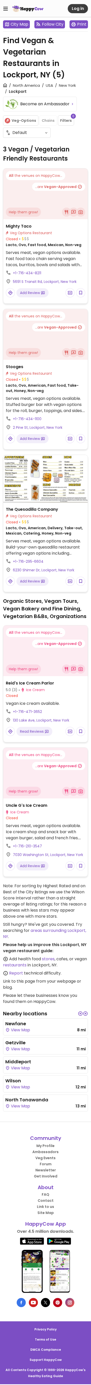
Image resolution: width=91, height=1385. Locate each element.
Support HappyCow (46, 1360)
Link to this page (19, 981)
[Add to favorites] (80, 292)
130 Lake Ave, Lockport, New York (41, 720)
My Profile (45, 1145)
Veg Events (45, 1157)
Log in (78, 8)
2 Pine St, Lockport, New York (37, 427)
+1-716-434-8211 (27, 273)
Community (45, 1138)
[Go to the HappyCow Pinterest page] (57, 1302)
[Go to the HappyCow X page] (45, 1302)
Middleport (18, 1061)
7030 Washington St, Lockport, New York (48, 854)
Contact (46, 1200)
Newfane (15, 1023)
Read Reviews (32, 731)
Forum (46, 1164)
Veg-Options (24, 120)
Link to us (45, 1206)
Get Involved (45, 1176)
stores (48, 959)
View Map (20, 1030)
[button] (80, 1013)
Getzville (15, 1042)
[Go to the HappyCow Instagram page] (69, 1302)
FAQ (45, 1194)
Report (16, 973)
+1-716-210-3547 (27, 846)
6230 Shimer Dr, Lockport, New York (43, 570)
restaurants (15, 965)
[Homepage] (27, 8)
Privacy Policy (45, 1329)
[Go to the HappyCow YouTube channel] (33, 1302)
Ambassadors (45, 1151)
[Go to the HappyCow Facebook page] (21, 1302)
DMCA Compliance (45, 1349)
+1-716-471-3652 (27, 711)
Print (81, 24)
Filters (67, 119)
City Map (19, 24)
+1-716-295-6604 (28, 561)
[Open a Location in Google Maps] (10, 292)
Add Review (30, 292)
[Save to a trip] (70, 292)
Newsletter (45, 1170)
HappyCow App (45, 1223)
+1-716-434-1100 (27, 418)
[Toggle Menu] (5, 8)
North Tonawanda (26, 1100)
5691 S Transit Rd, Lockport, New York (45, 281)
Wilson (13, 1081)
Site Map (45, 1212)
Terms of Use (45, 1339)
